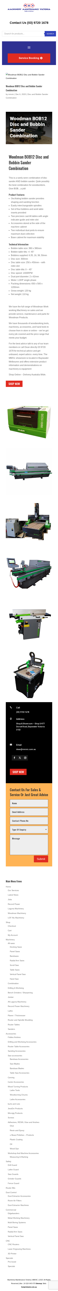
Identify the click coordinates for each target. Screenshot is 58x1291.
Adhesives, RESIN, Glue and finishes (23, 1122)
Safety (8, 1161)
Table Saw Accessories (19, 1073)
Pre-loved (12, 1262)
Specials (9, 1258)
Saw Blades (15, 1064)
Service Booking (29, 58)
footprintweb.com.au (29, 1287)
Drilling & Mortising (16, 988)
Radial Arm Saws (17, 960)
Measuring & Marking (19, 1157)
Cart (9, 930)
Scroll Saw (14, 965)
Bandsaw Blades (17, 1068)
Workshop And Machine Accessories (23, 1153)
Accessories (11, 1034)
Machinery (10, 940)
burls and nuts (14, 1104)
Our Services (13, 890)
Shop (8, 922)
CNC (8, 1241)
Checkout (12, 926)
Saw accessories (15, 1056)
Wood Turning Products (18, 1087)
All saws (11, 943)
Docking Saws (16, 947)
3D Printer (12, 1254)
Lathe (10, 1011)
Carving (11, 1077)
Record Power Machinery (18, 1006)
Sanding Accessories (16, 1051)
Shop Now (14, 384)
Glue (12, 1126)
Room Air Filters (14, 1200)
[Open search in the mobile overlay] (29, 33)
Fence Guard (13, 1183)
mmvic (11, 94)
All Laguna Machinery (17, 1002)
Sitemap (39, 1283)
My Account (13, 935)
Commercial (11, 1210)
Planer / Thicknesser (16, 1015)
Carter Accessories (16, 1082)
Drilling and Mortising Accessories (22, 1042)
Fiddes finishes (14, 1037)
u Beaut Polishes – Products (22, 1135)
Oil (11, 1144)
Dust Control (11, 1192)
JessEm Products (15, 1108)
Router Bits (10, 1188)
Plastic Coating (16, 1139)
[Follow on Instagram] (25, 757)
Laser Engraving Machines (19, 1249)
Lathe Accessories (17, 1099)
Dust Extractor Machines (18, 1205)
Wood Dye (14, 1149)
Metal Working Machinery (19, 1218)
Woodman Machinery (17, 913)
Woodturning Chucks (19, 1095)
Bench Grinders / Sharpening (20, 993)
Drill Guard (12, 1165)
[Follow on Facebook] (14, 757)
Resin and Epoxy (17, 1130)
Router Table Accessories (18, 1046)
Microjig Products (15, 1113)
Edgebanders (13, 1213)
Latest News (13, 895)
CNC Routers (13, 1244)
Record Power (14, 904)
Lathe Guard (13, 1169)
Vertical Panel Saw (18, 974)
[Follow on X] (20, 757)
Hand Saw (14, 979)
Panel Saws (15, 951)
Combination (13, 983)
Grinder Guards (14, 1179)
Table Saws (15, 970)
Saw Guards (13, 1174)
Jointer (11, 997)
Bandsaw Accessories (19, 1059)
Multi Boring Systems (17, 1222)
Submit (41, 858)
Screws (11, 1118)
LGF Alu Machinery (16, 918)
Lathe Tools (15, 1090)
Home (8, 887)
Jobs (10, 899)
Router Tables (14, 1024)
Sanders (11, 1029)
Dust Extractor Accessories (19, 1196)
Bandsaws (14, 956)
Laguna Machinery (16, 908)
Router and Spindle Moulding (20, 1020)
